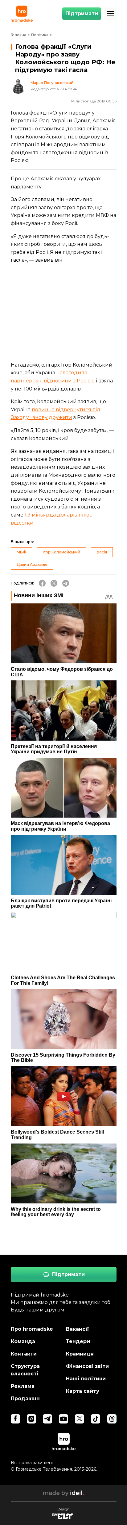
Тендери (78, 1341)
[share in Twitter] (54, 583)
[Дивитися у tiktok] (95, 1418)
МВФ (21, 552)
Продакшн (25, 1398)
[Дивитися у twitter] (79, 1418)
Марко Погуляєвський (52, 83)
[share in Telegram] (65, 583)
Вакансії (77, 1329)
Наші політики (86, 1379)
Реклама (23, 1386)
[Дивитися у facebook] (15, 1418)
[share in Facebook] (42, 583)
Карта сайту (82, 1391)
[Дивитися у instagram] (31, 1418)
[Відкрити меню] (110, 13)
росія (102, 552)
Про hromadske (32, 1329)
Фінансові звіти (87, 1366)
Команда (23, 1341)
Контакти (24, 1354)
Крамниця (80, 1354)
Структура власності (25, 1370)
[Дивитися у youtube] (63, 1418)
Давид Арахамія (32, 564)
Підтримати (81, 13)
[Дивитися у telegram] (47, 1418)
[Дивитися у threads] (112, 1418)
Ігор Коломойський (61, 552)
